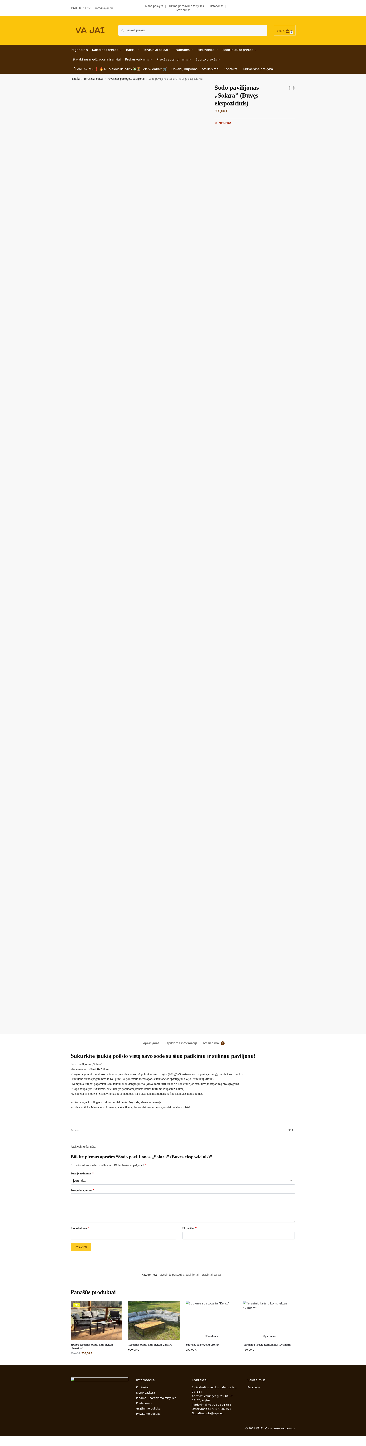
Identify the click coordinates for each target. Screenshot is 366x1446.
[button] (284, 30)
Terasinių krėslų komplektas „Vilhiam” (267, 1344)
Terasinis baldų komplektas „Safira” (151, 1344)
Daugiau (211, 1357)
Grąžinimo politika (148, 1408)
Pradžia (75, 78)
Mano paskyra (151, 6)
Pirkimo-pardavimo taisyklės (186, 6)
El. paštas (189, 1228)
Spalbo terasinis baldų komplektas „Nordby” (92, 1346)
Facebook (253, 1387)
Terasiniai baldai (93, 78)
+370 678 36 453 (219, 1409)
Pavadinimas (80, 1228)
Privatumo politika (148, 1413)
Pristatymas (215, 6)
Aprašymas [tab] (151, 1043)
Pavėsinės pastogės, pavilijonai (125, 78)
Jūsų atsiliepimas (82, 1190)
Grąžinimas (183, 10)
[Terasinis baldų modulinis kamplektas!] (289, 88)
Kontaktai (142, 1387)
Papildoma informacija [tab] (181, 1043)
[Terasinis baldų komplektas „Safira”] (154, 1320)
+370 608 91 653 (81, 8)
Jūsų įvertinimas (82, 1173)
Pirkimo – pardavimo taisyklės (156, 1398)
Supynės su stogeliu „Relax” (203, 1344)
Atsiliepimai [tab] (213, 1043)
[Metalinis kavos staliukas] (293, 88)
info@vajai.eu (104, 8)
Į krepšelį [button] (96, 1361)
